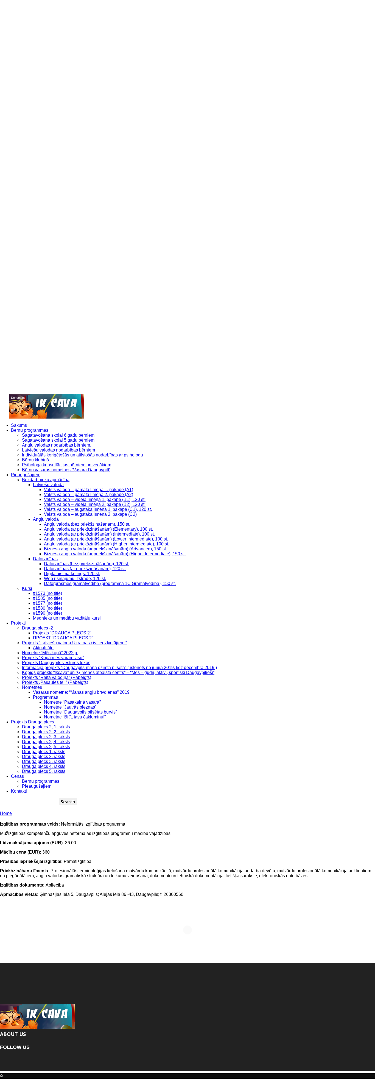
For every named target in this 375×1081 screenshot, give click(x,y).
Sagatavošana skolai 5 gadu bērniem (58, 440)
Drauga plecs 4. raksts (43, 766)
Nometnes (32, 687)
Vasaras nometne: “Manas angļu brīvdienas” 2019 (81, 692)
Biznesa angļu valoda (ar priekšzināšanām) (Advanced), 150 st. (105, 549)
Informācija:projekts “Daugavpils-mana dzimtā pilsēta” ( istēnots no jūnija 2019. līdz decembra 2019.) (119, 667)
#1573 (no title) (47, 593)
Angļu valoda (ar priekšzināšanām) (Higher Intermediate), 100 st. (106, 544)
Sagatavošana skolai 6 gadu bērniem (58, 435)
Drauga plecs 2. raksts (43, 756)
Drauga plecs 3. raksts (43, 761)
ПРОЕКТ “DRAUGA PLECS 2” (63, 638)
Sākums (19, 425)
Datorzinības (45, 558)
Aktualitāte (43, 647)
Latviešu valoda (48, 484)
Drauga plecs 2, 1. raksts (46, 727)
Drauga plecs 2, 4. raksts (46, 741)
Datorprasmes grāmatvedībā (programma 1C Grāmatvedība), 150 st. (110, 583)
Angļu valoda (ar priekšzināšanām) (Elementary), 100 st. (98, 529)
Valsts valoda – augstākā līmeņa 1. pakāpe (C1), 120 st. (98, 509)
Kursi (27, 588)
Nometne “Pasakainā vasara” (72, 702)
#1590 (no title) (47, 613)
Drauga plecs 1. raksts (43, 751)
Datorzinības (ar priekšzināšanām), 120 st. (85, 568)
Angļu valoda (46, 519)
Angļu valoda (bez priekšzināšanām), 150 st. (87, 524)
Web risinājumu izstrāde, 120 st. (75, 578)
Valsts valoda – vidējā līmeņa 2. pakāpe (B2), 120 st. (94, 504)
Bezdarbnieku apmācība (45, 479)
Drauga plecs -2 (37, 628)
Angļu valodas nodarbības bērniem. (56, 445)
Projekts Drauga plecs (32, 722)
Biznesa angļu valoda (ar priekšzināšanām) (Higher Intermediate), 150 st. (115, 553)
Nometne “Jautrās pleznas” (70, 707)
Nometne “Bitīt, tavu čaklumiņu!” (75, 717)
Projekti (18, 623)
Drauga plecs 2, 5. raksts (46, 746)
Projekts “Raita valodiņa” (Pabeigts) (56, 677)
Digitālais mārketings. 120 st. (72, 573)
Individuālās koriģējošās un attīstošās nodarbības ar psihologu (82, 455)
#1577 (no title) (47, 603)
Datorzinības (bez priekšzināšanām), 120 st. (86, 563)
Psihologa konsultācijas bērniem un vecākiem (66, 465)
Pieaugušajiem (25, 474)
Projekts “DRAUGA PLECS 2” (62, 633)
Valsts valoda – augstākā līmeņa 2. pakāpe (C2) (90, 514)
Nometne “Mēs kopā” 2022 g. (50, 652)
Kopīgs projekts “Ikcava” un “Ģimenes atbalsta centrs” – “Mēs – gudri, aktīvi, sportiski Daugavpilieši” (118, 672)
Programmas (45, 697)
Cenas (17, 776)
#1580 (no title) (47, 608)
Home (6, 813)
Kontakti (19, 791)
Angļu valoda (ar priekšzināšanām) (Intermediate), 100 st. (99, 534)
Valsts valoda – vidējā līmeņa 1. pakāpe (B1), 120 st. (94, 499)
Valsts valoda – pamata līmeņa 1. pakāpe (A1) (88, 489)
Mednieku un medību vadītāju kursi (67, 618)
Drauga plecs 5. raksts (43, 771)
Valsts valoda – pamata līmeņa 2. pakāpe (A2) (88, 494)
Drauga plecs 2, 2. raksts (46, 731)
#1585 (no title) (47, 598)
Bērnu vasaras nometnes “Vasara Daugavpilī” (66, 469)
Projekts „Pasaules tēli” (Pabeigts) (55, 682)
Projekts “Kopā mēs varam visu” (53, 657)
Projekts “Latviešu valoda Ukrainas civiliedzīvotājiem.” (74, 642)
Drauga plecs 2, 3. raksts (46, 736)
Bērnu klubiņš (35, 460)
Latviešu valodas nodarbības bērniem (58, 450)
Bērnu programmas (29, 430)
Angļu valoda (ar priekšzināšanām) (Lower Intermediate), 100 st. (106, 539)
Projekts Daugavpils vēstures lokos (56, 662)
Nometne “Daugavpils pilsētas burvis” (80, 712)
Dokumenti (18, 397)
